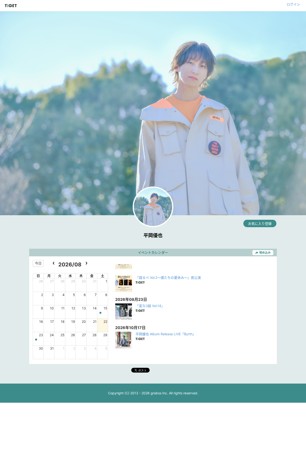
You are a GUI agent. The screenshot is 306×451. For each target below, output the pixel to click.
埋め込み (265, 252)
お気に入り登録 (260, 223)
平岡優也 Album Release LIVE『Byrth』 (166, 334)
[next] (86, 263)
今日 (38, 263)
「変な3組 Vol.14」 (150, 306)
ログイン (293, 4)
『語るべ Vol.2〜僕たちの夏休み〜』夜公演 (168, 277)
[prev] (53, 263)
